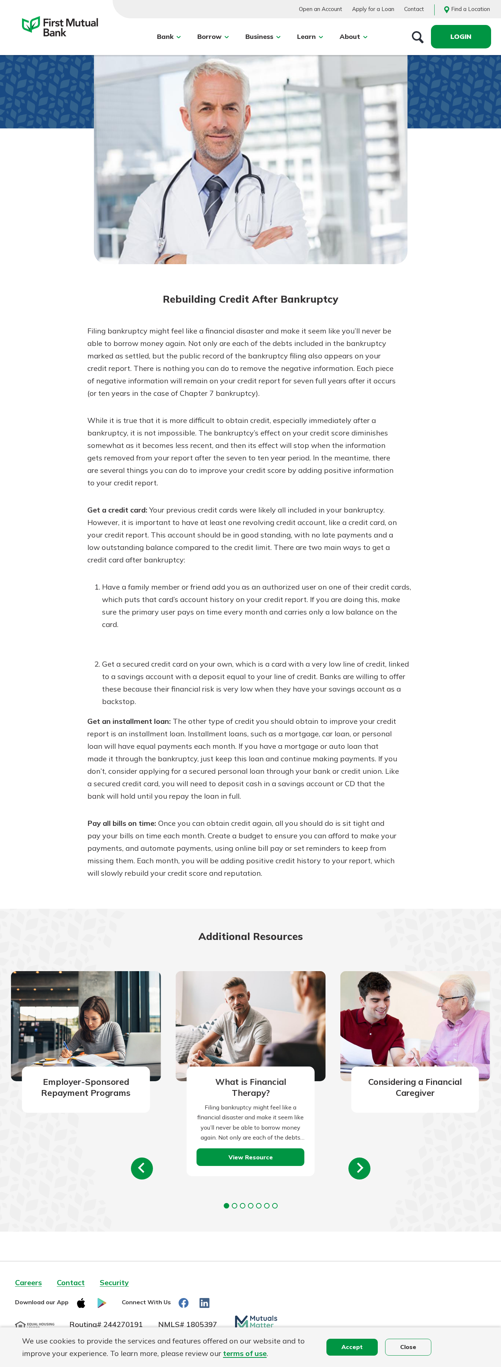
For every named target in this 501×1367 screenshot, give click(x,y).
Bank (165, 36)
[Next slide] (359, 1169)
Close (408, 1346)
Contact (414, 9)
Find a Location (470, 9)
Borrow (209, 36)
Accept (352, 1346)
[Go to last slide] (142, 1169)
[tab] (226, 1206)
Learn (306, 36)
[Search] (418, 36)
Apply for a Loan (373, 9)
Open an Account (320, 9)
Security (114, 1282)
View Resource (250, 1157)
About (350, 36)
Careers (28, 1282)
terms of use (245, 1353)
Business (259, 36)
